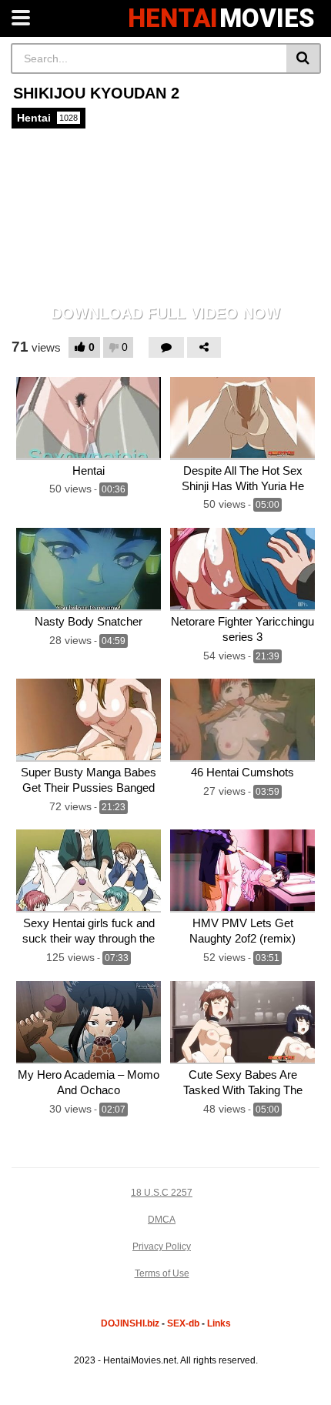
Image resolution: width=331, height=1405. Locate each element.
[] (303, 58)
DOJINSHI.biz (130, 1323)
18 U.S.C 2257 (161, 1192)
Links (219, 1323)
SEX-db (183, 1323)
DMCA (162, 1219)
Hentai (47, 118)
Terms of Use (162, 1273)
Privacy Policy (161, 1246)
